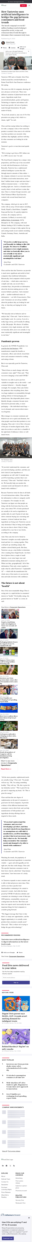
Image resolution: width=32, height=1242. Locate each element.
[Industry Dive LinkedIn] (3, 1166)
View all (4, 1151)
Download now (7, 1238)
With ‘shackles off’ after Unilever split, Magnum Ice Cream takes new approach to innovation (17, 1086)
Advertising (19, 1178)
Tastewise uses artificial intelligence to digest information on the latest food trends (15, 941)
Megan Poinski (10, 42)
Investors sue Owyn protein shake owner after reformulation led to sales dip (17, 1067)
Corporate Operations (17, 956)
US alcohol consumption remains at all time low (16, 1076)
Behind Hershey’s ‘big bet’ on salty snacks (15, 1047)
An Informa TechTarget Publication (16, 1)
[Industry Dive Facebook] (6, 1166)
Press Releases (6, 1192)
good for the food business (9, 348)
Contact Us (4, 1182)
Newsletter (4, 1184)
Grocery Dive (20, 1200)
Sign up (23, 5)
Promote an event (21, 1190)
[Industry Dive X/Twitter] (10, 1166)
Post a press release (14, 1151)
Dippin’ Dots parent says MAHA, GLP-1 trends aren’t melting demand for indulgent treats (14, 1017)
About (3, 1176)
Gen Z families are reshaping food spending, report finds (16, 1096)
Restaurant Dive (20, 1203)
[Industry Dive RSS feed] (14, 1166)
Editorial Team (5, 1179)
